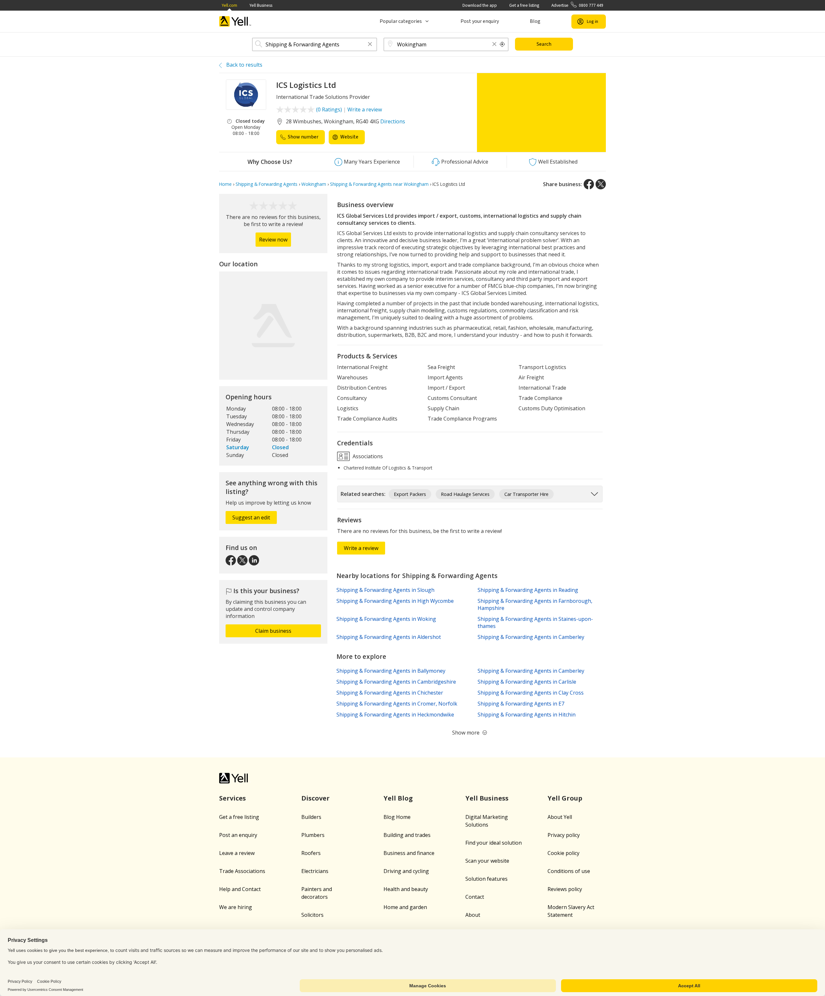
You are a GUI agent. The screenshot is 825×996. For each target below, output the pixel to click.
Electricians (314, 871)
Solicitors (312, 914)
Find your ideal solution (493, 842)
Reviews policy (565, 889)
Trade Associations (242, 871)
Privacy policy (564, 835)
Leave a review (237, 853)
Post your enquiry (480, 21)
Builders (311, 817)
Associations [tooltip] (367, 456)
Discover (315, 798)
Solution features (486, 878)
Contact (474, 896)
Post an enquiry (238, 835)
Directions (392, 121)
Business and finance (408, 853)
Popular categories (401, 21)
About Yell (560, 817)
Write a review (364, 109)
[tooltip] (502, 44)
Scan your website (487, 860)
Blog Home (397, 817)
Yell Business (260, 5)
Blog (535, 21)
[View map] (273, 325)
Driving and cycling (406, 871)
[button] (370, 44)
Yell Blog (398, 798)
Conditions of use (569, 871)
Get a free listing (524, 5)
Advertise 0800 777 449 (577, 5)
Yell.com (229, 5)
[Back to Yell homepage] (235, 21)
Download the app (479, 5)
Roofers (311, 853)
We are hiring (235, 907)
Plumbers (313, 835)
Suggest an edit (251, 517)
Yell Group (565, 798)
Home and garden (405, 907)
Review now (273, 239)
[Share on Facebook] (589, 184)
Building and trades (407, 835)
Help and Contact (240, 889)
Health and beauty (405, 889)
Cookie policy (563, 853)
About (472, 914)
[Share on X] (601, 184)
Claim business (273, 630)
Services (232, 798)
